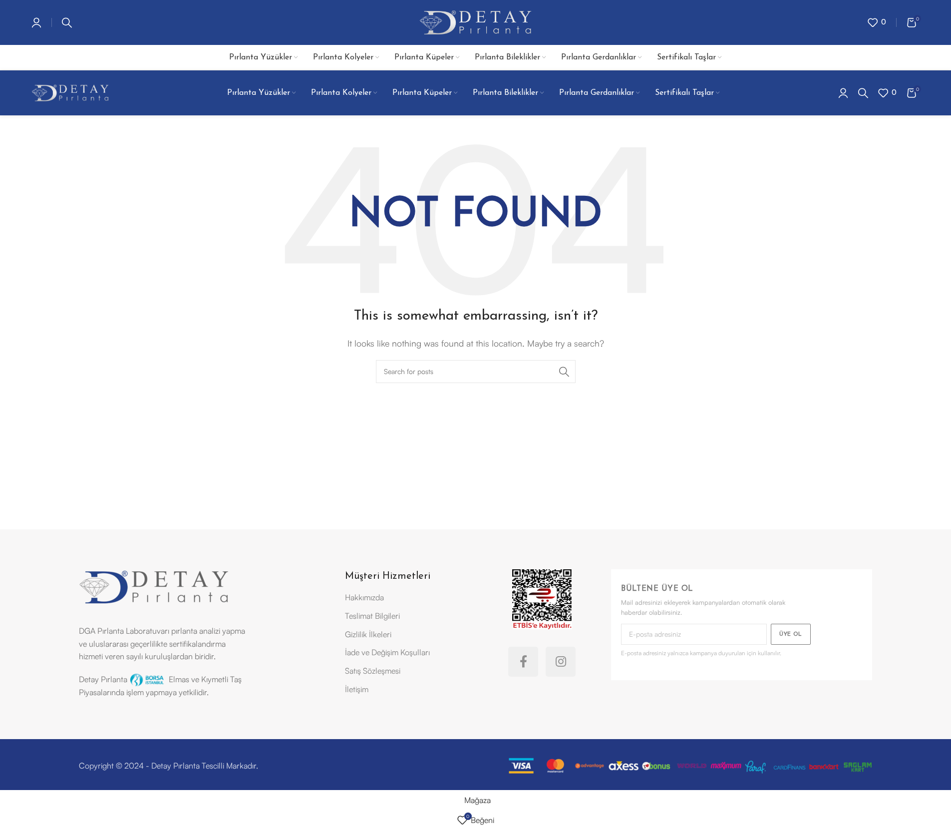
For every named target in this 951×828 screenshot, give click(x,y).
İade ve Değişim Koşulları (387, 652)
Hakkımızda (364, 597)
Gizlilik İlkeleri (368, 634)
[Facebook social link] (523, 662)
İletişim (356, 689)
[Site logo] (475, 21)
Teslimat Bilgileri (372, 616)
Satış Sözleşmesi (372, 671)
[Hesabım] (36, 22)
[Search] (67, 22)
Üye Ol (790, 634)
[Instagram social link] (561, 662)
